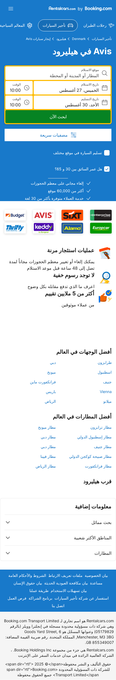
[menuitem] (58, 25)
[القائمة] (10, 8)
